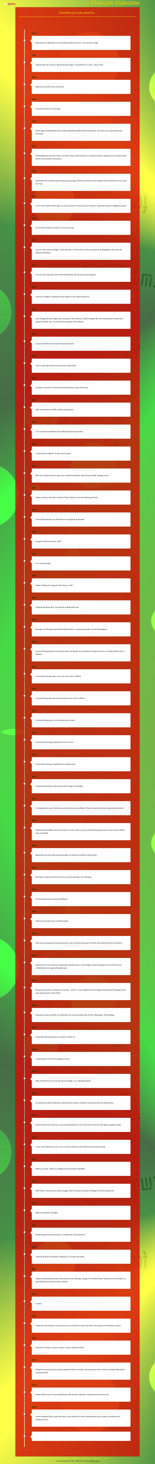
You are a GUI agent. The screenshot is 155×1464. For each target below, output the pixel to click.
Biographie (97, 1458)
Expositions (76, 1458)
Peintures (57, 1458)
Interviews (86, 1458)
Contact (106, 1458)
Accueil (48, 1458)
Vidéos (66, 1458)
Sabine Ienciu (94, 1461)
